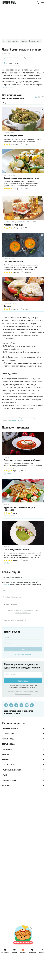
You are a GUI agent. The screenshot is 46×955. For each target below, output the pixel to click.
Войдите (5, 584)
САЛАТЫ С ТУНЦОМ (10, 175)
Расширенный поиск (23, 654)
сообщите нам (17, 420)
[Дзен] (32, 705)
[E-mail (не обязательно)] (23, 597)
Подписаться (23, 681)
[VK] (11, 705)
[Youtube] (27, 705)
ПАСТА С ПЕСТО (9, 132)
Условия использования (23, 613)
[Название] (23, 637)
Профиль (42, 952)
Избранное (32, 952)
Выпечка (23, 952)
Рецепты (14, 952)
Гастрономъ (5, 952)
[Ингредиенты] (23, 643)
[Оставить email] (23, 674)
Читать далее (7, 87)
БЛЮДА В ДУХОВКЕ (10, 258)
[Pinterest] (21, 705)
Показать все (34, 41)
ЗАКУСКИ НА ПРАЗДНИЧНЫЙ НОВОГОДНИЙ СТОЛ (20, 222)
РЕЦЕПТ (6, 457)
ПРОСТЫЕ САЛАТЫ (10, 303)
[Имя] (23, 590)
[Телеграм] (6, 705)
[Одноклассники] (16, 705)
